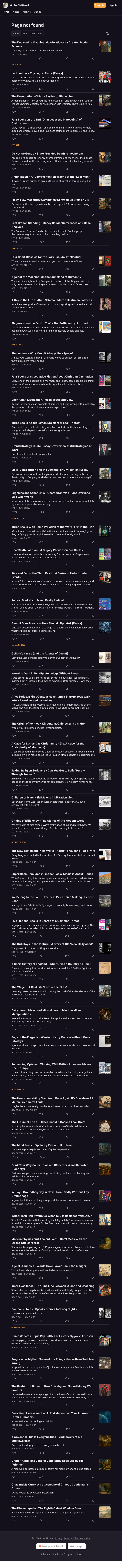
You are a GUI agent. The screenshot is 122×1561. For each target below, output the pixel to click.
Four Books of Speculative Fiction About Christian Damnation (52, 376)
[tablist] (27, 33)
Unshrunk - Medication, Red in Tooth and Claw (42, 399)
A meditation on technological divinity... (33, 1421)
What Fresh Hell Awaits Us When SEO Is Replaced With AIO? (51, 1215)
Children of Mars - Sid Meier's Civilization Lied (42, 797)
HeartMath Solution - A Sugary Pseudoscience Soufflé (47, 550)
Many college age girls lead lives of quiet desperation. (40, 1149)
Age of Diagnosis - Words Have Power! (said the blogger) (49, 1266)
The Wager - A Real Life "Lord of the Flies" (39, 987)
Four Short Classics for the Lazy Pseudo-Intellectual (46, 257)
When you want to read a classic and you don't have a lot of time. (47, 261)
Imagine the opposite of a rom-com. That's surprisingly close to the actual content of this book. (51, 306)
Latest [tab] (16, 33)
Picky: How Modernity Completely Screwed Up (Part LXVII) (50, 199)
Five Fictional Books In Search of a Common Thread (45, 920)
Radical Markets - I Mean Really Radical (37, 600)
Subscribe (100, 5)
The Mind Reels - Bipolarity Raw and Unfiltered (42, 1145)
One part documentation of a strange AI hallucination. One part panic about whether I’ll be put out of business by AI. (52, 629)
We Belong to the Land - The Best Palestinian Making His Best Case (52, 899)
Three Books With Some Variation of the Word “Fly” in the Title (52, 527)
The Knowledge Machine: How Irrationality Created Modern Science (50, 44)
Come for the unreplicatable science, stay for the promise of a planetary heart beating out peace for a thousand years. (50, 556)
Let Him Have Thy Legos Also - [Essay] (37, 73)
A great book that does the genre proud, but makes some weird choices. (50, 1200)
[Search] (107, 33)
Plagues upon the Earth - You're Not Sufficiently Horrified (49, 323)
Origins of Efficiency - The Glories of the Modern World (48, 820)
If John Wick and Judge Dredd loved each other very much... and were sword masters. (53, 1047)
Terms (67, 1538)
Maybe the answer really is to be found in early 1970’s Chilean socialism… (51, 1106)
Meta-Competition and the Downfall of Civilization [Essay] (50, 469)
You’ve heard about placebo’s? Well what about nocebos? (42, 1270)
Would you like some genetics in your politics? (36, 727)
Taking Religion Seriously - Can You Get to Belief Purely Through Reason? (48, 772)
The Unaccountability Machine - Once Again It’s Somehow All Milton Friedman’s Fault (52, 1100)
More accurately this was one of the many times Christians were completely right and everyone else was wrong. (52, 502)
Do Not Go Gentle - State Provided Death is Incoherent (47, 153)
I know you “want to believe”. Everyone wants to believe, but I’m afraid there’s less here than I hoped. (49, 359)
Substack (45, 1554)
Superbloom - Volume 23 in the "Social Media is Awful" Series (52, 874)
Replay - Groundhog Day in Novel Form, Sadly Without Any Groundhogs (50, 1194)
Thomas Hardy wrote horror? (27, 1313)
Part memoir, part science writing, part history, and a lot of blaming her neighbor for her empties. (50, 1175)
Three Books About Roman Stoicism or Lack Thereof (46, 422)
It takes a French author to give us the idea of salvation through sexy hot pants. (51, 182)
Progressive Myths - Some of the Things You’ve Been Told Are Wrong (52, 1361)
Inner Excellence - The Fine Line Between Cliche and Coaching (53, 1286)
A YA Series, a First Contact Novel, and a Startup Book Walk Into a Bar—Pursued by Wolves (50, 698)
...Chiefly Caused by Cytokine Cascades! (32, 1492)
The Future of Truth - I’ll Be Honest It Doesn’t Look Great (48, 1122)
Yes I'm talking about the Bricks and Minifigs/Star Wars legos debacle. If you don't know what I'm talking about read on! (53, 79)
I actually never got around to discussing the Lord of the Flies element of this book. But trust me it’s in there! (53, 993)
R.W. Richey (23, 54)
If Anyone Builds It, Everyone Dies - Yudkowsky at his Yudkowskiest (46, 1438)
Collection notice (81, 1538)
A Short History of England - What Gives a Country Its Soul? (51, 964)
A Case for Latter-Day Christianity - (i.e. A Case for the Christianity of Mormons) (47, 745)
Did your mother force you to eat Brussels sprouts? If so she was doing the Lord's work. (52, 205)
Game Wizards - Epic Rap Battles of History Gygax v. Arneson (52, 1336)
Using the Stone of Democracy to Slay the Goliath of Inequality (45, 657)
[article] (61, 50)
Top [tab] (25, 33)
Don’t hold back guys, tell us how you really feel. (37, 1445)
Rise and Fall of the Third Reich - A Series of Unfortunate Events (49, 575)
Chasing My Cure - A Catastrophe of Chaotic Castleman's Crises (50, 1486)
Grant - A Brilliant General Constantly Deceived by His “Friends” (47, 1462)
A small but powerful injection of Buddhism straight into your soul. (48, 1512)
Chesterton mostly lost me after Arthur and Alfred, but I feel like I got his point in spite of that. (51, 970)
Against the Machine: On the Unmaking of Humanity (46, 277)
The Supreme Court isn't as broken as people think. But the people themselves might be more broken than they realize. (47, 232)
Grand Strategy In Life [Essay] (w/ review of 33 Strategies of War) (51, 447)
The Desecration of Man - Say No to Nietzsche (42, 96)
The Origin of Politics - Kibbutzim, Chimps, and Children (48, 723)
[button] (6, 11)
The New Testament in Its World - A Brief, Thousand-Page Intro (53, 850)
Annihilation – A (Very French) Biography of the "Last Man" (50, 176)
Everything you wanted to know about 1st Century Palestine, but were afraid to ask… (53, 856)
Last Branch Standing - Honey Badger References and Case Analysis (51, 224)
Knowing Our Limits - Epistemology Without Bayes (45, 673)
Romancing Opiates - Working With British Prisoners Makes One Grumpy (51, 1066)
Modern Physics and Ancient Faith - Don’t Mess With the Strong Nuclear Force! (49, 1240)
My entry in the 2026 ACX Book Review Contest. (37, 50)
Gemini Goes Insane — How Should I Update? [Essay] (46, 623)
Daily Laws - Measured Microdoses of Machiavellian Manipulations (46, 1012)
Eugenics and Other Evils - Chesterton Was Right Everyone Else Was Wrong (50, 494)
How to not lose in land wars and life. (31, 454)
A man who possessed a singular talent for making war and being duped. (51, 1468)
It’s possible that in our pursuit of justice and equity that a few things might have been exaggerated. (52, 1369)
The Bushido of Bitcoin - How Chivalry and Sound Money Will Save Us (51, 1388)
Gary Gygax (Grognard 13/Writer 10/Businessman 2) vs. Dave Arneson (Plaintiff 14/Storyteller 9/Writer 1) (50, 1342)
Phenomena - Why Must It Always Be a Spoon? (42, 353)
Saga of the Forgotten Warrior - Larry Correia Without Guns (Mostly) (50, 1039)
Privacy (58, 1538)
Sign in (113, 5)
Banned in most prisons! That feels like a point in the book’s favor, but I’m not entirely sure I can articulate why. (51, 1020)
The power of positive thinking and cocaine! (35, 948)
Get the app (76, 1546)
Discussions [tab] (36, 33)
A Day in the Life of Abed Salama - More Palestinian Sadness (51, 300)
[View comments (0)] (41, 716)
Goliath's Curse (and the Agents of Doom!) (39, 653)
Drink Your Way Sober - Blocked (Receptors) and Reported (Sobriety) (49, 1167)
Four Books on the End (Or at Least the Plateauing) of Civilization (46, 121)
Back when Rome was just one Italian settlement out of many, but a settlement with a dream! (48, 803)
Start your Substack (53, 1546)
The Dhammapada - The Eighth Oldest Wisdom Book (46, 1508)
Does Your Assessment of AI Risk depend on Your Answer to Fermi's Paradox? (51, 1415)
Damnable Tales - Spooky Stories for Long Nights (44, 1309)
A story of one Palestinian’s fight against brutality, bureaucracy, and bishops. (53, 905)
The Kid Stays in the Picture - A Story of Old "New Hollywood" (52, 944)
